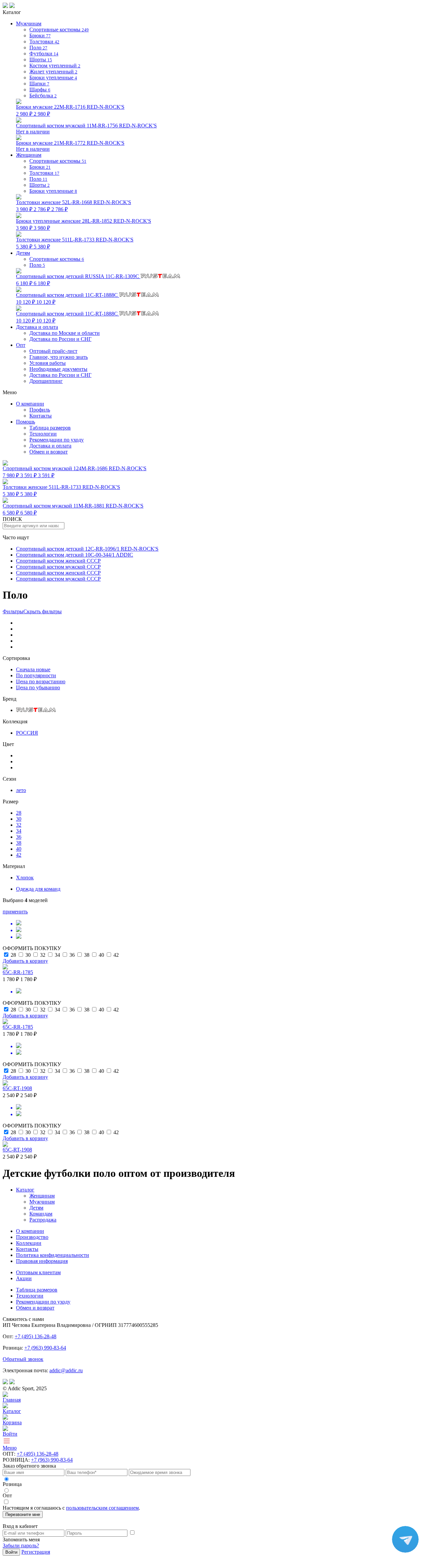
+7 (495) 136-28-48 (35, 1336)
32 (18, 825)
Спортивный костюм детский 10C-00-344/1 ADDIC (74, 555)
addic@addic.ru (66, 1370)
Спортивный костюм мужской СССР (58, 567)
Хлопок (25, 877)
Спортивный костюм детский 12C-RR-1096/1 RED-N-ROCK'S (87, 549)
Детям (36, 1208)
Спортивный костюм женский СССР (58, 561)
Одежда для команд (38, 889)
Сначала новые (33, 669)
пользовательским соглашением (102, 1508)
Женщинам (42, 1196)
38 (18, 843)
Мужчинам (42, 1202)
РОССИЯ (27, 733)
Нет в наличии (86, 128)
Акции (24, 1278)
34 (18, 831)
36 (18, 837)
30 (18, 819)
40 (18, 849)
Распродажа (42, 1220)
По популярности (36, 675)
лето (21, 790)
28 (18, 813)
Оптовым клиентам (38, 1272)
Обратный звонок (23, 1359)
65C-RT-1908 (17, 1088)
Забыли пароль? (21, 1545)
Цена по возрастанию (40, 681)
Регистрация (35, 1552)
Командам (40, 1214)
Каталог (25, 1190)
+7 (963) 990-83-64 (45, 1348)
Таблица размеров (50, 428)
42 (18, 855)
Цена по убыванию (38, 687)
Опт (20, 345)
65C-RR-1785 (18, 972)
